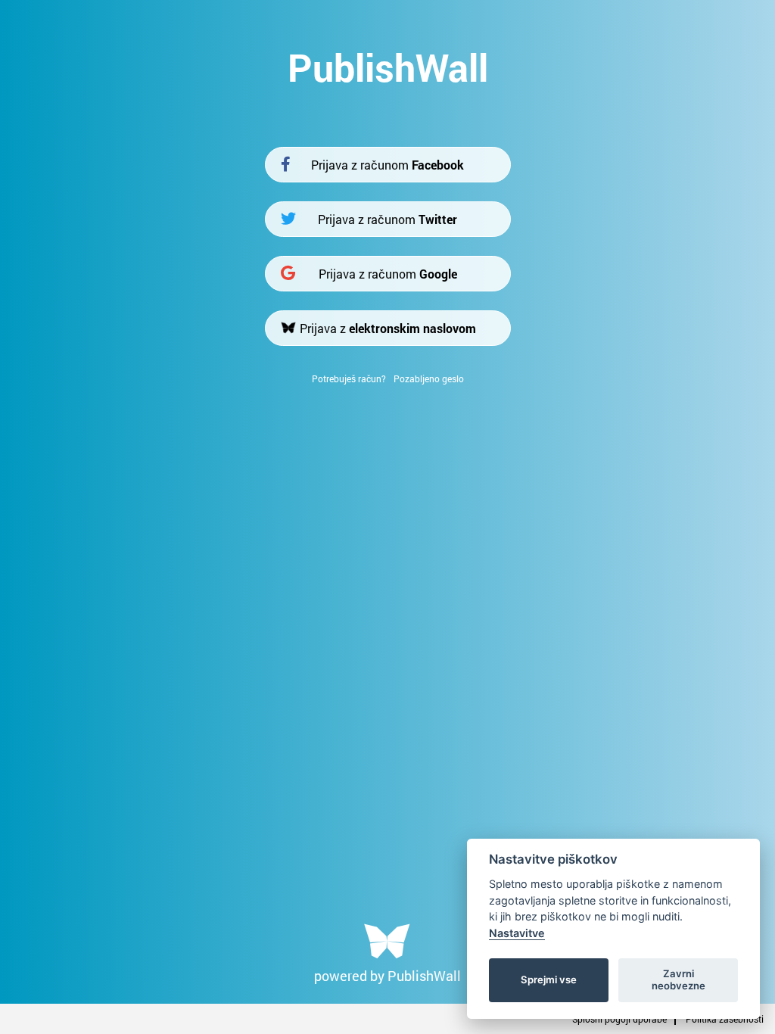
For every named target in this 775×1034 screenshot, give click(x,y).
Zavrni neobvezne (678, 979)
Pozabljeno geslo (429, 378)
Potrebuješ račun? (349, 378)
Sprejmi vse (549, 979)
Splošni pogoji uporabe (619, 1019)
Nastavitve (517, 933)
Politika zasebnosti (725, 1019)
